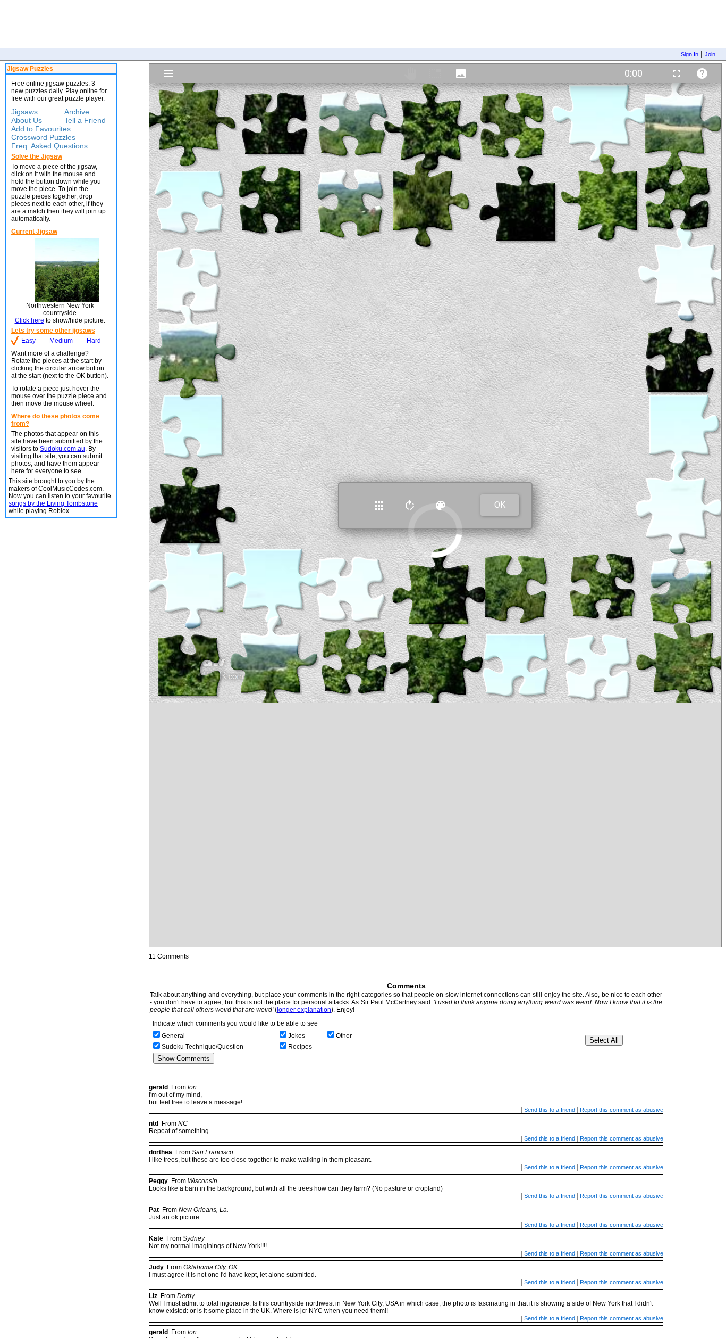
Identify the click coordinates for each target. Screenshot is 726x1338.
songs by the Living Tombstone (53, 503)
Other (344, 1035)
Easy (28, 340)
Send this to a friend (549, 1109)
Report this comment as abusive (621, 1109)
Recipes (300, 1047)
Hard (94, 340)
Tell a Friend (85, 120)
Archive (76, 112)
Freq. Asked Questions (49, 146)
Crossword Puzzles (43, 137)
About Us (26, 120)
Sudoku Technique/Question (202, 1047)
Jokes (296, 1035)
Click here (29, 320)
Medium (61, 340)
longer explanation (304, 1009)
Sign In (689, 54)
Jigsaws (24, 112)
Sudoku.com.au (62, 448)
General (173, 1035)
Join (710, 54)
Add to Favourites (41, 129)
